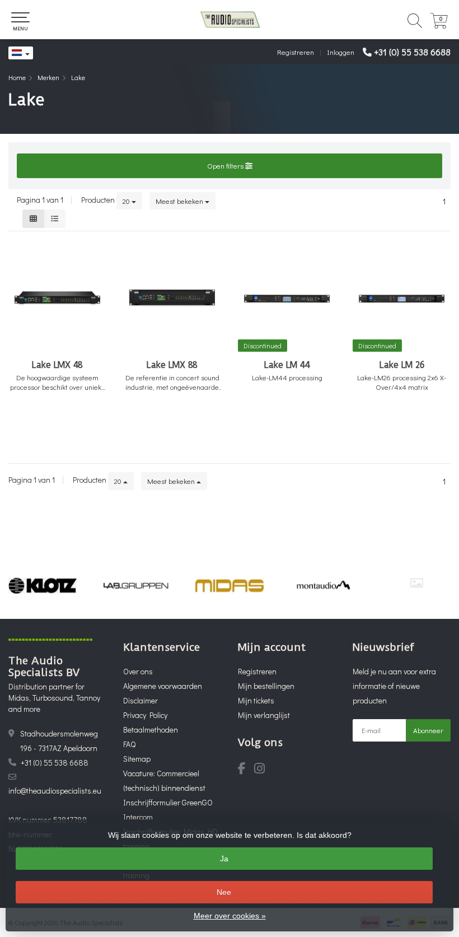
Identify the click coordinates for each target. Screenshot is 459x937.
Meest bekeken (180, 201)
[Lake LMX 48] (57, 299)
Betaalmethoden (150, 729)
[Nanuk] (416, 583)
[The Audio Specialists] (229, 19)
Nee (224, 892)
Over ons (138, 671)
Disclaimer (140, 700)
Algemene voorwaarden (162, 685)
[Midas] (229, 585)
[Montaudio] (323, 585)
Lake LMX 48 (57, 365)
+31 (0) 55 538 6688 (412, 52)
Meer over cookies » (230, 915)
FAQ (129, 744)
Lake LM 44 (287, 365)
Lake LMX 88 (172, 365)
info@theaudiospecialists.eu (54, 790)
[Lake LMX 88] (172, 299)
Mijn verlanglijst (264, 715)
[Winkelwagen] (439, 25)
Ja (224, 858)
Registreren (295, 52)
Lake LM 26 (402, 365)
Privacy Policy (145, 715)
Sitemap (137, 758)
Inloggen (340, 52)
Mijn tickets (256, 700)
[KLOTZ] (42, 585)
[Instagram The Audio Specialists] (262, 769)
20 (127, 201)
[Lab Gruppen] (136, 585)
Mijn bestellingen (266, 685)
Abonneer (428, 730)
